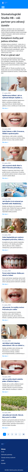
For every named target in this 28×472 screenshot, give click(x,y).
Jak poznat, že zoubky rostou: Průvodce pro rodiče (13, 308)
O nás (2, 451)
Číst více (4, 108)
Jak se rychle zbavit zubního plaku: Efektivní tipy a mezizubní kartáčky (12, 380)
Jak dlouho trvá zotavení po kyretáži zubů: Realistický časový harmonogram (12, 202)
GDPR (2, 460)
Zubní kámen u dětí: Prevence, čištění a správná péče (13, 132)
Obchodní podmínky (6, 454)
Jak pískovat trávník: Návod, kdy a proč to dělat (12, 416)
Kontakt (3, 463)
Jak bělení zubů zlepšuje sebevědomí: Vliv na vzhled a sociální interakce (13, 344)
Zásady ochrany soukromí (8, 457)
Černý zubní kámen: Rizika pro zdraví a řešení (13, 274)
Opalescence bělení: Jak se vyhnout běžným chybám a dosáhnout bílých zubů (12, 96)
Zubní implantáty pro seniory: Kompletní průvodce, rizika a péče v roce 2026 (13, 238)
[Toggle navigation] (3, 7)
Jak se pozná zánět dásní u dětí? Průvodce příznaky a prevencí (12, 167)
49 (23, 434)
